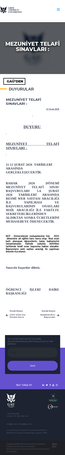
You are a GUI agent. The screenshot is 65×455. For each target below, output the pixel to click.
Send (32, 365)
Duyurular (21, 89)
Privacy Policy (54, 445)
